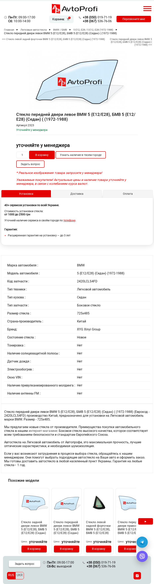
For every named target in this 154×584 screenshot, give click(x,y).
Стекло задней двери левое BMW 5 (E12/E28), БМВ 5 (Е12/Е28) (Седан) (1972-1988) (34, 529)
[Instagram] (137, 575)
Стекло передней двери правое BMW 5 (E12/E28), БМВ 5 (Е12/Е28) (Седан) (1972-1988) (130, 531)
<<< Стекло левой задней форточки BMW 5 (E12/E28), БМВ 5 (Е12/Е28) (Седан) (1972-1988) (53, 39)
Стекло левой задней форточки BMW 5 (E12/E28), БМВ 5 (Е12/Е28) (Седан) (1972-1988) (98, 531)
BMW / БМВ (60, 29)
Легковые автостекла (33, 29)
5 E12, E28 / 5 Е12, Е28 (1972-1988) (93, 29)
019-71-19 (97, 17)
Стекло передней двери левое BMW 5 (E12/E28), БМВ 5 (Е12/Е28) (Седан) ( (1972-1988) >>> (131, 42)
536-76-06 (97, 21)
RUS (11, 575)
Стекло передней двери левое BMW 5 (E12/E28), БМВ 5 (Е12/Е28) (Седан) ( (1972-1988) (66, 529)
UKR (20, 575)
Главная (9, 29)
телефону (69, 220)
